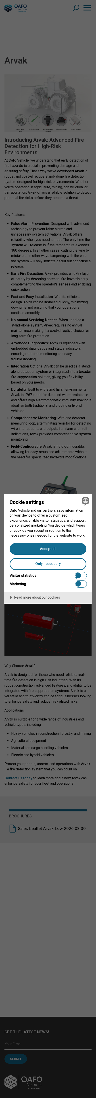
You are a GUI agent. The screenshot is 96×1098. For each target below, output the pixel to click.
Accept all (48, 549)
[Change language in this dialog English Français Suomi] (85, 501)
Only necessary (48, 564)
